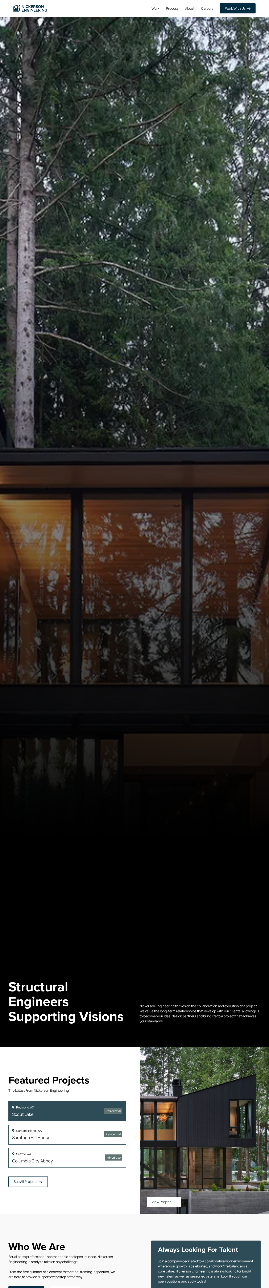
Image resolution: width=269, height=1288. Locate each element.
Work (155, 8)
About (189, 8)
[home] (30, 8)
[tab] (67, 1111)
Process (172, 8)
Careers (207, 8)
